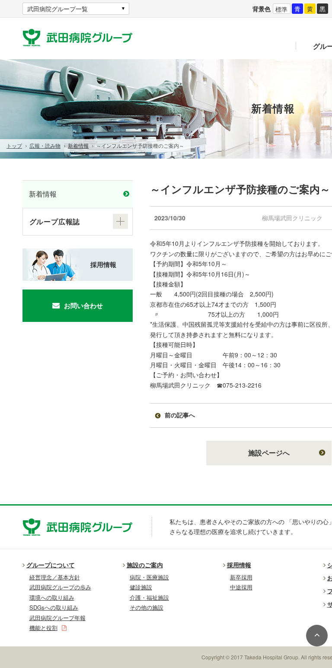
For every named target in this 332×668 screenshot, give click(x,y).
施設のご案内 (145, 564)
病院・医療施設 (149, 577)
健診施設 (141, 587)
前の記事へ (180, 414)
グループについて (50, 564)
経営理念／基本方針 (54, 577)
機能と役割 (43, 627)
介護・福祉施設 (149, 597)
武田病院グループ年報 (57, 618)
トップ (14, 145)
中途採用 (241, 587)
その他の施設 (146, 607)
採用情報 (103, 264)
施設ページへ (269, 453)
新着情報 (78, 145)
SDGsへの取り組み (53, 607)
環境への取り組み (51, 597)
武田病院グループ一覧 (57, 8)
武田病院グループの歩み (60, 587)
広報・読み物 (45, 145)
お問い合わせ (83, 305)
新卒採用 (241, 577)
